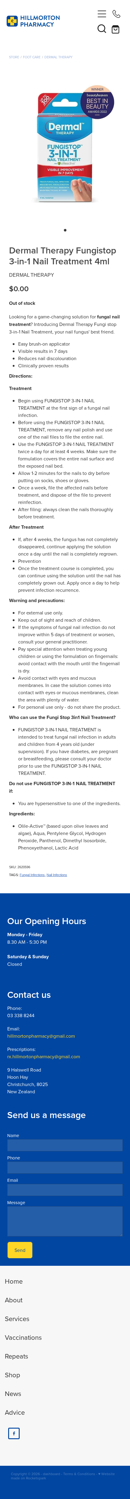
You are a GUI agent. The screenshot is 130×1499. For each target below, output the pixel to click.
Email (12, 1180)
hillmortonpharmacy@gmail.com (41, 1036)
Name (13, 1135)
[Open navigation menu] (102, 14)
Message (16, 1202)
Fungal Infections (32, 875)
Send (20, 1250)
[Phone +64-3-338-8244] (116, 14)
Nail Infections (57, 875)
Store (14, 57)
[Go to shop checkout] (116, 28)
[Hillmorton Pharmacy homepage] (51, 21)
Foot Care (32, 57)
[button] (102, 28)
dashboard (51, 1473)
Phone (13, 1158)
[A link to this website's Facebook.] (14, 1433)
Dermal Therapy (58, 57)
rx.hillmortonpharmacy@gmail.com (43, 1056)
